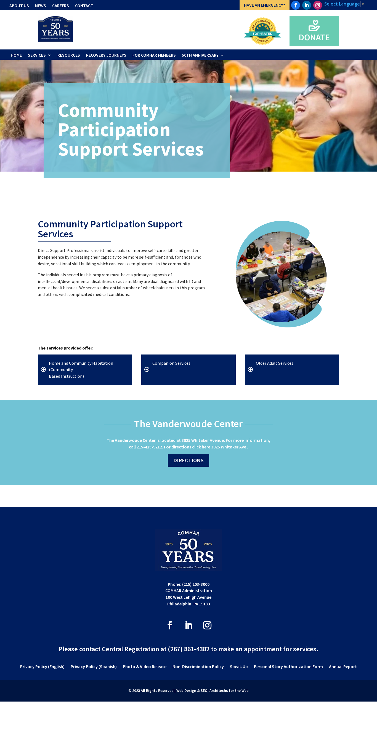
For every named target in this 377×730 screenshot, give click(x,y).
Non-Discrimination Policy (198, 667)
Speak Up (239, 667)
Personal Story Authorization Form (288, 667)
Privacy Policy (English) (42, 667)
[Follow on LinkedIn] (306, 5)
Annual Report (343, 667)
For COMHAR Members (154, 55)
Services (37, 55)
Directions (188, 460)
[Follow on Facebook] (295, 5)
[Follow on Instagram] (317, 5)
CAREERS (60, 5)
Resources (68, 55)
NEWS (40, 5)
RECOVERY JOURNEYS (106, 55)
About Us (19, 5)
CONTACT (84, 5)
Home (16, 55)
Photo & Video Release (144, 667)
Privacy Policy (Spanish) (94, 667)
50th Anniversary (200, 55)
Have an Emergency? (264, 5)
